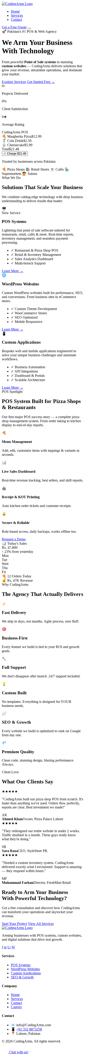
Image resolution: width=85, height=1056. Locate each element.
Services (17, 15)
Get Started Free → (41, 82)
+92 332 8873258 (29, 1029)
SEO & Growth (22, 977)
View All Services (41, 924)
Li (9, 947)
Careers (16, 1007)
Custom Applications (26, 973)
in (5, 947)
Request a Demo (14, 539)
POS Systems (20, 965)
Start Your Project (14, 924)
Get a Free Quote (14, 27)
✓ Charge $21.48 (15, 153)
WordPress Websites (25, 969)
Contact (16, 19)
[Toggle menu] (29, 28)
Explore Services (14, 82)
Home (15, 11)
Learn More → (12, 271)
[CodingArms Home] (17, 4)
